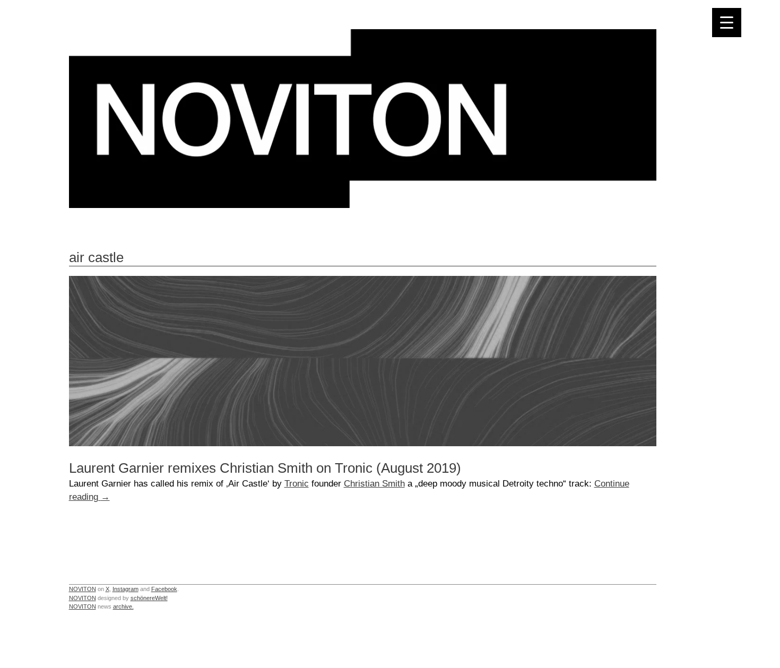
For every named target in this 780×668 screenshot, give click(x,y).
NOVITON (82, 589)
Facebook (164, 589)
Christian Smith (374, 483)
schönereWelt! (149, 598)
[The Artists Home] (362, 205)
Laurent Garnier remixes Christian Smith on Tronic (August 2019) (265, 468)
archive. (123, 606)
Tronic (296, 483)
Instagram (125, 589)
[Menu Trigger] (726, 22)
